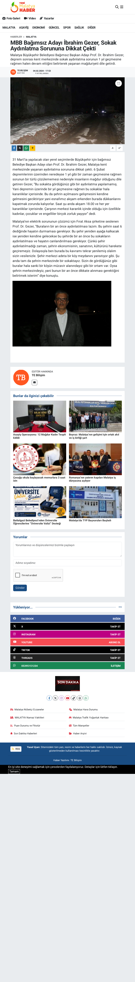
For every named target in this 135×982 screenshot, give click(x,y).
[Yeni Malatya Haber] (22, 7)
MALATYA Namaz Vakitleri (29, 717)
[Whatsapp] (86, 698)
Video (32, 18)
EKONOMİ (38, 27)
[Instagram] (61, 698)
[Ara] (117, 7)
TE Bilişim (38, 375)
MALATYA (8, 27)
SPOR (66, 27)
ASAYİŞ (23, 27)
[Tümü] (120, 607)
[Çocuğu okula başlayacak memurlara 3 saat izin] (39, 459)
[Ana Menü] (121, 7)
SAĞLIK (79, 27)
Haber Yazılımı (61, 760)
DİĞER (91, 27)
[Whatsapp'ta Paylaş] (26, 148)
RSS (17, 748)
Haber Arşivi (80, 733)
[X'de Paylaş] (20, 148)
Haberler (16, 36)
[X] (55, 698)
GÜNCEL (54, 27)
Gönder (20, 587)
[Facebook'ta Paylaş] (14, 148)
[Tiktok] (73, 698)
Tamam (14, 771)
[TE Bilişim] (21, 377)
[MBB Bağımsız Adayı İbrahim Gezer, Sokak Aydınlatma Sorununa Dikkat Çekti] (67, 110)
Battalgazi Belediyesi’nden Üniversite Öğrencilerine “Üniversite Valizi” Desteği (37, 522)
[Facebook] (49, 698)
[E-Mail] (34, 382)
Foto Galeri (13, 18)
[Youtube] (67, 698)
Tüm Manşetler (81, 725)
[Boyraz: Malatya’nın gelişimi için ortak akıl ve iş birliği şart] (95, 416)
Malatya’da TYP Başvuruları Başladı (90, 520)
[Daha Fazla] (32, 148)
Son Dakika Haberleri (25, 733)
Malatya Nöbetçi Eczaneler (29, 709)
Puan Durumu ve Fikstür (27, 725)
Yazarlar (48, 18)
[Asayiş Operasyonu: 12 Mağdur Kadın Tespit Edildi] (39, 416)
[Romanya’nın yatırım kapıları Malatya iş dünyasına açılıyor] (95, 459)
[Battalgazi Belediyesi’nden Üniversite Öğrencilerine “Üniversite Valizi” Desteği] (39, 502)
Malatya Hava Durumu (85, 709)
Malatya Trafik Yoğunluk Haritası (91, 717)
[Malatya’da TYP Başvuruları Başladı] (95, 502)
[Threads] (79, 698)
